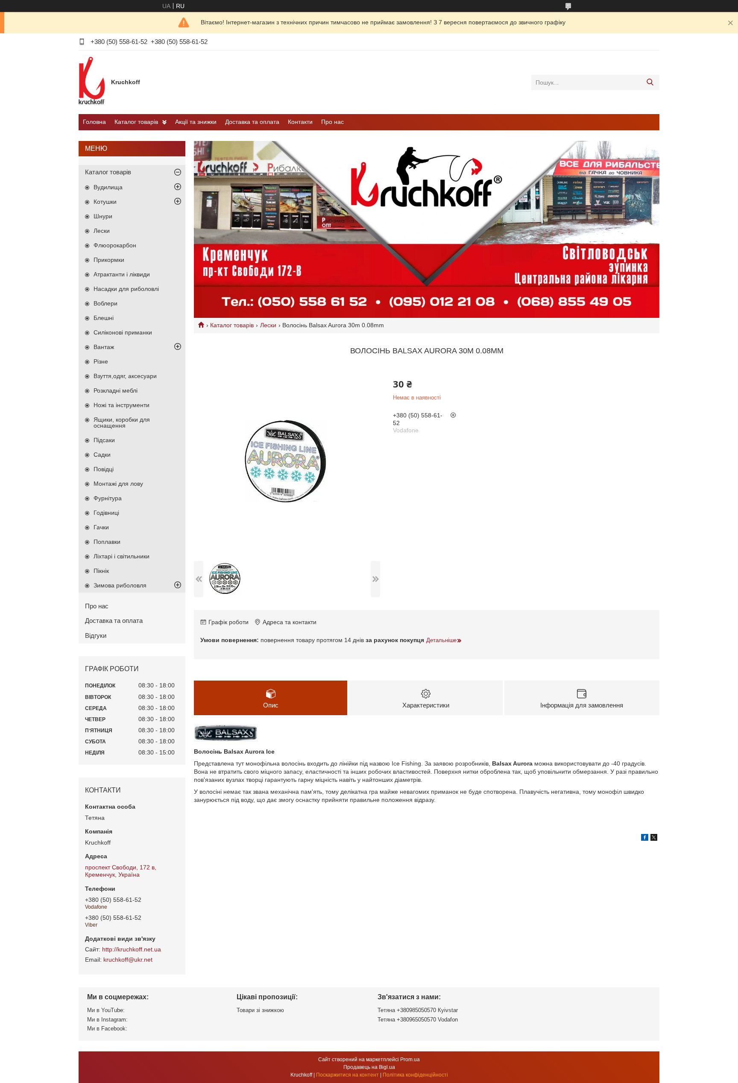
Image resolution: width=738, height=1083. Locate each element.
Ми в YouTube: (106, 1010)
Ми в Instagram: (107, 1019)
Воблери (105, 303)
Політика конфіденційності (415, 1075)
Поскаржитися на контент (347, 1075)
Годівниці (106, 512)
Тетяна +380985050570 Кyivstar (418, 1010)
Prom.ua (410, 1059)
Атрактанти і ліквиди (122, 274)
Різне (101, 361)
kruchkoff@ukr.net (127, 959)
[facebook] (644, 838)
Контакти (300, 121)
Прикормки (109, 259)
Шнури (103, 216)
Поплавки (107, 541)
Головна (94, 121)
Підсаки (104, 440)
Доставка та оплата (252, 121)
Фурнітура (108, 498)
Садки (102, 454)
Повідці (104, 469)
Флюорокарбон (115, 245)
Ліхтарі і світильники (121, 556)
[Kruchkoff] (93, 82)
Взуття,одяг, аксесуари (125, 376)
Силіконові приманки (123, 332)
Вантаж (104, 346)
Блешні (104, 317)
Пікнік (101, 570)
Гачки (101, 527)
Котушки (105, 201)
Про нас (332, 121)
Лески (268, 325)
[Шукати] (649, 82)
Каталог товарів (136, 121)
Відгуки (95, 635)
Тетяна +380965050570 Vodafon (418, 1019)
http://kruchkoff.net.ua (131, 949)
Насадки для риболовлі (126, 288)
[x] (653, 838)
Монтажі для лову (118, 483)
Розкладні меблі (116, 390)
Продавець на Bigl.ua (369, 1067)
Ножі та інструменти (121, 405)
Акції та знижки (196, 121)
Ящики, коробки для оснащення (122, 422)
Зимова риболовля (120, 585)
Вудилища (108, 187)
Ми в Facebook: (107, 1028)
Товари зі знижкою (260, 1010)
